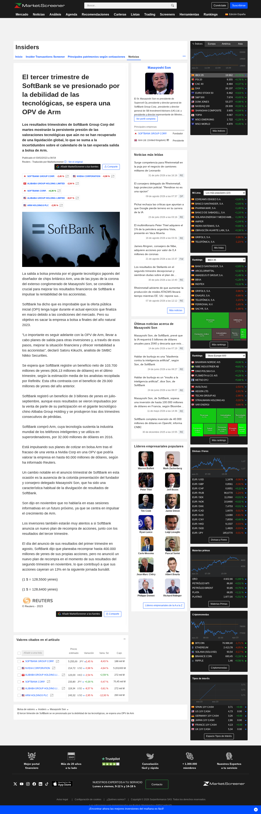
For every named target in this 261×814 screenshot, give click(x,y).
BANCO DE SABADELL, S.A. (210, 212)
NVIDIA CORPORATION (37, 668)
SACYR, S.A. (202, 308)
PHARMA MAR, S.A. (205, 208)
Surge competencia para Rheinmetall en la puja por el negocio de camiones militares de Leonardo (158, 166)
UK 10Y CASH (202, 729)
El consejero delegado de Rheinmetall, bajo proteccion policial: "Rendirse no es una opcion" (158, 187)
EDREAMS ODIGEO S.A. (208, 199)
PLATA (195, 592)
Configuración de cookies (88, 799)
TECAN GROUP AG (205, 395)
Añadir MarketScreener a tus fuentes (79, 166)
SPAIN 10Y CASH (204, 707)
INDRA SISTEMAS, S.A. (207, 226)
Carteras (120, 14)
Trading (149, 14)
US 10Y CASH (202, 711)
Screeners (167, 14)
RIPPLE (199, 660)
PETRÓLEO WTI (200, 583)
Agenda (71, 14)
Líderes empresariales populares (158, 446)
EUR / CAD (198, 510)
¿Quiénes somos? (116, 799)
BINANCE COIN (203, 656)
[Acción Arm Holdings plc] (61, 205)
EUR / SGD (198, 528)
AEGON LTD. (202, 391)
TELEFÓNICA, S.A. (205, 242)
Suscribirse (239, 5)
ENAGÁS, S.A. (202, 295)
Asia (240, 43)
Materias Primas (219, 604)
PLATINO (197, 596)
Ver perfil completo (146, 118)
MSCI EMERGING (204, 119)
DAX (197, 88)
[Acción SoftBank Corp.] (59, 190)
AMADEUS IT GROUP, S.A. (209, 275)
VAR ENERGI (202, 404)
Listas (135, 14)
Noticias (39, 14)
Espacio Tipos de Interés (219, 736)
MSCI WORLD (202, 124)
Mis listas (219, 247)
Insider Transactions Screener (45, 56)
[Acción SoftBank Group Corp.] (67, 176)
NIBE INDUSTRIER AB (207, 366)
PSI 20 (198, 79)
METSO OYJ (201, 380)
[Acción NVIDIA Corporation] (112, 176)
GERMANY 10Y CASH (207, 715)
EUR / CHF (198, 488)
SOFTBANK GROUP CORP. (39, 661)
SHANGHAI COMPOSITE (208, 110)
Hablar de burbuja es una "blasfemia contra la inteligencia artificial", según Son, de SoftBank (156, 360)
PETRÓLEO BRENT (202, 588)
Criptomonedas (200, 614)
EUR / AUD (198, 515)
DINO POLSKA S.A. (205, 371)
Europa (212, 43)
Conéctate (220, 5)
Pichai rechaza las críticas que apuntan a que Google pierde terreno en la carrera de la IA (159, 208)
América (226, 43)
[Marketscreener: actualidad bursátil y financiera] (39, 5)
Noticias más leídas (148, 154)
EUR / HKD (198, 524)
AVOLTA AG (201, 387)
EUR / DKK (198, 506)
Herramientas (189, 14)
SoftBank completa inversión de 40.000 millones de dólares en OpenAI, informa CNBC (158, 423)
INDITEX (199, 284)
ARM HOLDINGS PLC (36, 695)
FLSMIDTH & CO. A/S (206, 375)
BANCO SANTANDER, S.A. (209, 203)
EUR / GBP (198, 484)
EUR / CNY (198, 519)
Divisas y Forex (219, 539)
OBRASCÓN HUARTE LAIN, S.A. (212, 230)
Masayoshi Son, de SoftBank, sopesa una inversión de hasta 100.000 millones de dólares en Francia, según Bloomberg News (159, 402)
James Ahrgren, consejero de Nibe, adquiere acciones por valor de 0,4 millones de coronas (155, 250)
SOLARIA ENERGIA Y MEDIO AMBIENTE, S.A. (214, 217)
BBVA (198, 279)
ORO (194, 579)
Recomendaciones (95, 14)
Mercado (22, 14)
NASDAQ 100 (202, 106)
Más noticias (175, 310)
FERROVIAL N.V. (204, 304)
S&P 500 (199, 97)
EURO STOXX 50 (204, 93)
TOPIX (198, 115)
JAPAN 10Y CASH (204, 720)
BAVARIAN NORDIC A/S (207, 362)
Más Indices (219, 131)
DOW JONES (202, 101)
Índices (199, 43)
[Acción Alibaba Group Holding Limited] (77, 183)
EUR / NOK (198, 501)
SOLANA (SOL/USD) (206, 652)
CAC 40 (199, 84)
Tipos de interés (201, 678)
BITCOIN (199, 643)
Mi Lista (196, 193)
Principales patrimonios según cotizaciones (96, 56)
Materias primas (201, 550)
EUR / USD (198, 479)
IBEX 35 (199, 75)
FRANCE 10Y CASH (206, 724)
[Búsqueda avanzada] (172, 5)
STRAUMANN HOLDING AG (210, 400)
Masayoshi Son (159, 67)
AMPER (199, 221)
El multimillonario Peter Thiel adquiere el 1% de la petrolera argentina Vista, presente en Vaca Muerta (158, 229)
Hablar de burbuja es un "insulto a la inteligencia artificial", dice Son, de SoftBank (156, 381)
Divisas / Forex (200, 451)
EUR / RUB (198, 493)
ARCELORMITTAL (204, 271)
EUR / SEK (197, 497)
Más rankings (219, 344)
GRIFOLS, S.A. (203, 237)
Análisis (55, 14)
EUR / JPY (197, 533)
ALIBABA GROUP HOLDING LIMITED (42, 675)
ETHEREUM (201, 647)
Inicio (19, 56)
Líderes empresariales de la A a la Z (163, 605)
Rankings (211, 14)
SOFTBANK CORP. (35, 681)
